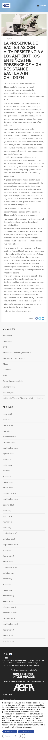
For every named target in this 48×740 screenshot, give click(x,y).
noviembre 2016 (10, 613)
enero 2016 (8, 635)
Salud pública (9, 387)
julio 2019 (7, 510)
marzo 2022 (8, 425)
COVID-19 (7, 341)
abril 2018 (7, 550)
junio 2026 (7, 414)
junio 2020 (7, 465)
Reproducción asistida (13, 381)
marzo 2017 (8, 590)
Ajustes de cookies (11, 736)
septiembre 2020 (10, 448)
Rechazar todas (26, 731)
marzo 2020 (8, 482)
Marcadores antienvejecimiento (17, 353)
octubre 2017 (9, 573)
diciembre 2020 (9, 437)
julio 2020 (7, 459)
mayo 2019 (7, 522)
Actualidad (7, 336)
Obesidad (7, 370)
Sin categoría (8, 392)
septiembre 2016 (10, 624)
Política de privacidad (22, 727)
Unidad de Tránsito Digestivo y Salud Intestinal (23, 398)
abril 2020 (7, 476)
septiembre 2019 (10, 499)
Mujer (5, 364)
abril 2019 (7, 528)
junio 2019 (7, 516)
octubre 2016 (9, 618)
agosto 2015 (8, 641)
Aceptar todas (10, 731)
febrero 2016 (8, 630)
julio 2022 (7, 420)
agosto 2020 (8, 454)
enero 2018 (8, 562)
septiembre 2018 (10, 545)
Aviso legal (7, 694)
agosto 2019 (8, 505)
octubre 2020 (9, 442)
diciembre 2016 (9, 607)
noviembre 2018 (10, 533)
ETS (5, 347)
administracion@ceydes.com (30, 665)
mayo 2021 (7, 431)
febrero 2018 (8, 556)
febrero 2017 (8, 596)
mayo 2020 (8, 471)
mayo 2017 (7, 579)
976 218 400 (10, 665)
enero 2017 (8, 601)
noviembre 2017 (10, 567)
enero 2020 (8, 488)
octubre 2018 (9, 539)
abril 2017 (7, 584)
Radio (5, 375)
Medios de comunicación (14, 358)
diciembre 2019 (9, 493)
